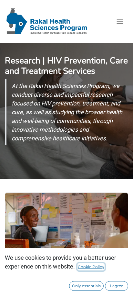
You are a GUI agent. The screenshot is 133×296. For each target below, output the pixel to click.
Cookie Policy (91, 266)
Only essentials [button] (86, 285)
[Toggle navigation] (120, 21)
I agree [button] (116, 285)
